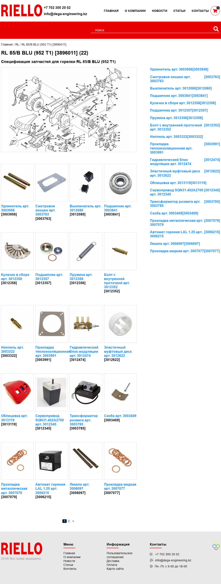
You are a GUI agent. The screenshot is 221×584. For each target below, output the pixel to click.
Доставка (113, 561)
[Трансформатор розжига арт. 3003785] (86, 392)
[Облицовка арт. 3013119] (17, 392)
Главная (111, 11)
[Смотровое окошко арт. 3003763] (51, 182)
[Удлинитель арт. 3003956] (17, 182)
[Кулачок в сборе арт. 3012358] (17, 251)
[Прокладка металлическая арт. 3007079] (17, 461)
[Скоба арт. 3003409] (120, 392)
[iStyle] (216, 549)
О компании (135, 11)
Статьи (179, 11)
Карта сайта (115, 568)
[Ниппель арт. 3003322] (17, 324)
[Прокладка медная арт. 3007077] (120, 461)
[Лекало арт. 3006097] (86, 461)
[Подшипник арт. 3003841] (120, 182)
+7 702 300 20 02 (57, 7)
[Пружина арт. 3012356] (86, 251)
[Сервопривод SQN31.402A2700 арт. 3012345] (51, 392)
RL (17, 44)
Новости (159, 11)
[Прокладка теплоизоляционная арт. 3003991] (51, 324)
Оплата (112, 565)
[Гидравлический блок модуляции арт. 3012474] (86, 324)
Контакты (200, 11)
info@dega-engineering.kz (65, 14)
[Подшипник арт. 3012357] (51, 251)
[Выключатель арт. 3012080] (86, 182)
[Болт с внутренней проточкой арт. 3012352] (120, 251)
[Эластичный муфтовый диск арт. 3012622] (120, 324)
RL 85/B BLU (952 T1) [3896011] (44, 44)
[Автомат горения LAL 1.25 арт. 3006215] (51, 461)
